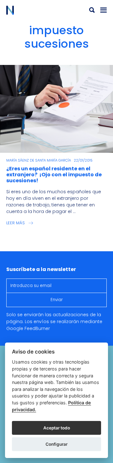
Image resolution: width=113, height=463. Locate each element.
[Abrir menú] (103, 10)
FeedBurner (37, 328)
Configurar (56, 444)
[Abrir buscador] (92, 10)
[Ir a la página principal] (31, 10)
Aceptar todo (56, 427)
